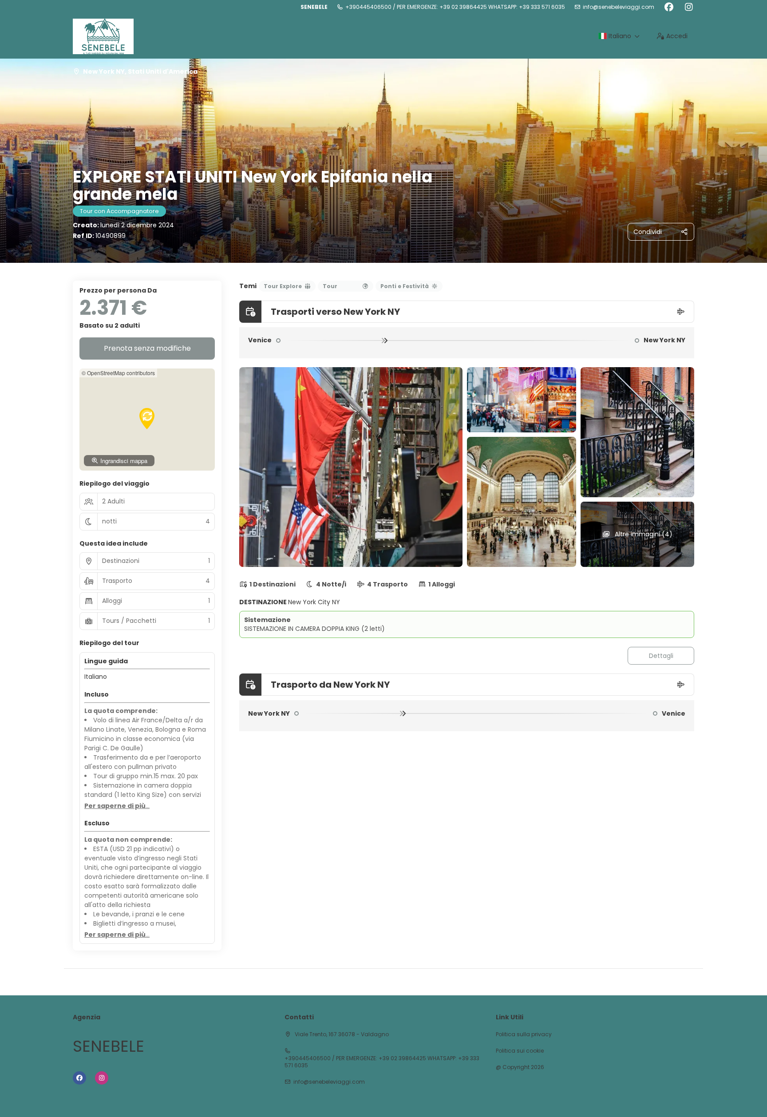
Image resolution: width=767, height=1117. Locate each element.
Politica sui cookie (520, 1050)
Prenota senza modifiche (147, 348)
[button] (146, 418)
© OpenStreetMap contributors (118, 372)
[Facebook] (668, 7)
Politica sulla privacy (524, 1034)
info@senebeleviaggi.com (618, 7)
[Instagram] (688, 7)
